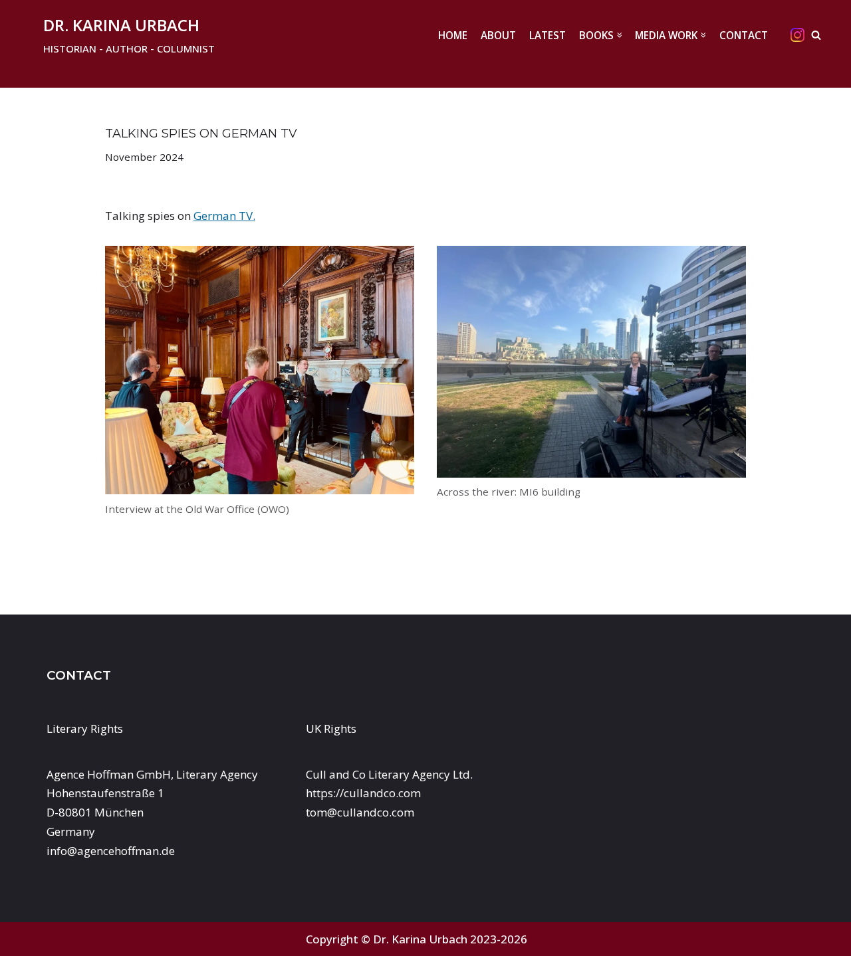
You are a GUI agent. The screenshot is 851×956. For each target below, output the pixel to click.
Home (452, 35)
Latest (547, 35)
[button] (619, 35)
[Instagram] (797, 35)
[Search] (816, 35)
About (498, 35)
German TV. (224, 215)
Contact (743, 35)
